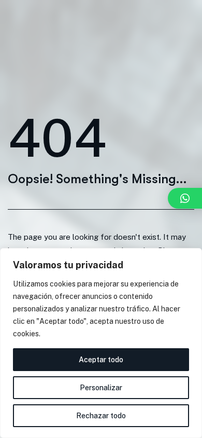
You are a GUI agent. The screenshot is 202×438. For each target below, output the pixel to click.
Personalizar (101, 388)
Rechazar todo (101, 416)
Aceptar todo (101, 359)
